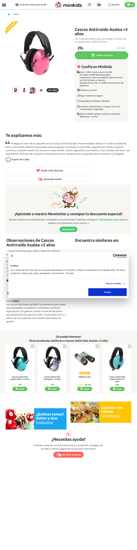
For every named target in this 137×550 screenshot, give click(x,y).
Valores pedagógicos (110, 415)
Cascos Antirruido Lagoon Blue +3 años (19, 378)
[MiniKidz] (9, 14)
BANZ (16, 14)
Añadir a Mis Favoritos (52, 170)
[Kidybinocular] (85, 359)
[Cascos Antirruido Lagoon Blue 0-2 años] (117, 359)
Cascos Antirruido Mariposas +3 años (52, 378)
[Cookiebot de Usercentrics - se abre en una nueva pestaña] (115, 256)
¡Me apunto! (68, 229)
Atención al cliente (71, 454)
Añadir (21, 389)
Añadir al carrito (104, 55)
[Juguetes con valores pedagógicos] (85, 412)
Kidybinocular (85, 377)
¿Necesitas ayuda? (52, 179)
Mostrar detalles (114, 283)
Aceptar (107, 292)
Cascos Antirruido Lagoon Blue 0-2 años (117, 379)
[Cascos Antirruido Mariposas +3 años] (52, 359)
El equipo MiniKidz (44, 422)
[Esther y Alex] (20, 418)
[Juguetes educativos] (68, 4)
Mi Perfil (115, 5)
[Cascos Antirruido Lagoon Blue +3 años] (20, 359)
